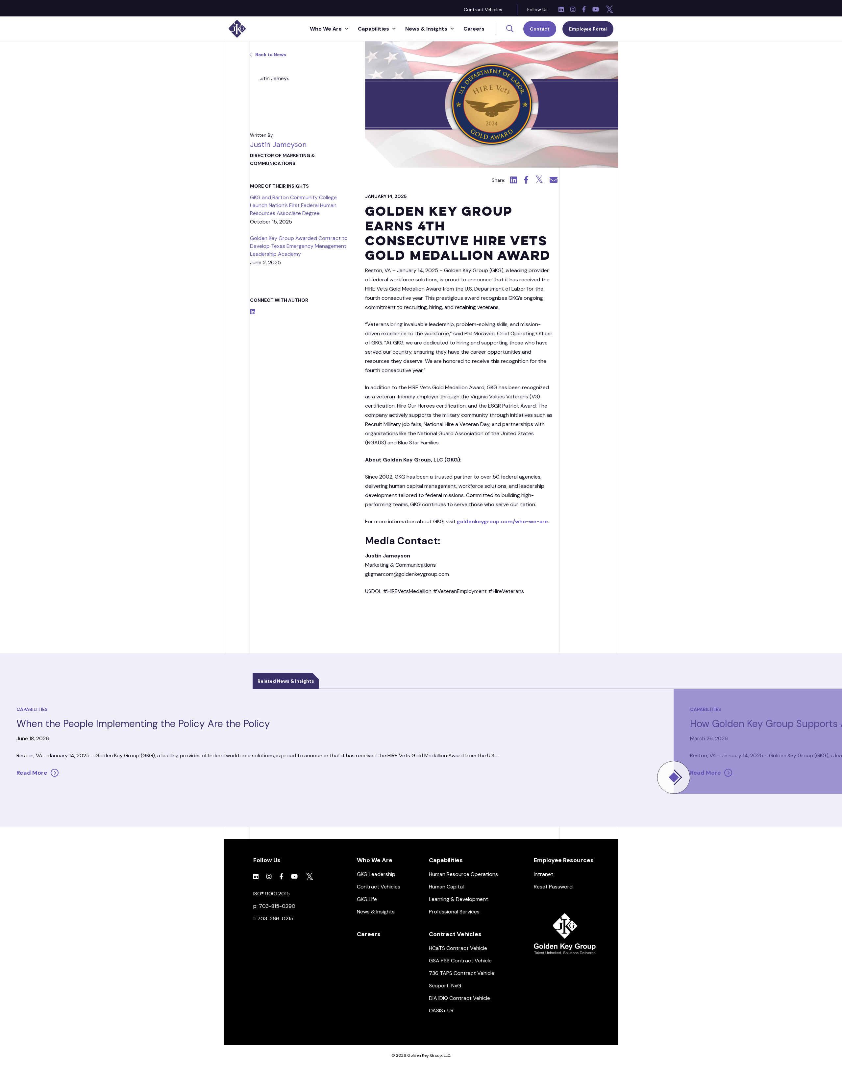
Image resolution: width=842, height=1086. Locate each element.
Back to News (270, 55)
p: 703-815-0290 (274, 906)
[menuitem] (483, 9)
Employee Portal (588, 29)
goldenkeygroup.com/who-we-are (502, 521)
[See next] (673, 777)
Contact (540, 29)
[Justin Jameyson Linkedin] (252, 312)
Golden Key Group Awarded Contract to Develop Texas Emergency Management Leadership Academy (299, 246)
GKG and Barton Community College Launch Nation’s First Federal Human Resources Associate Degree (293, 205)
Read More (31, 773)
